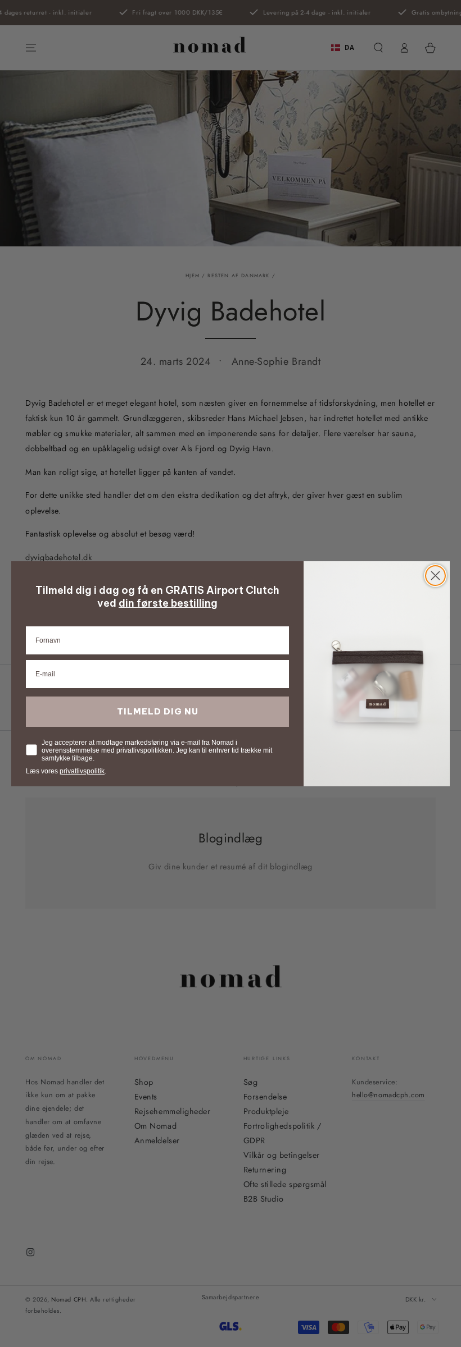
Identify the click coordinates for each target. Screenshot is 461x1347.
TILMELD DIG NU (157, 711)
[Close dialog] (435, 575)
